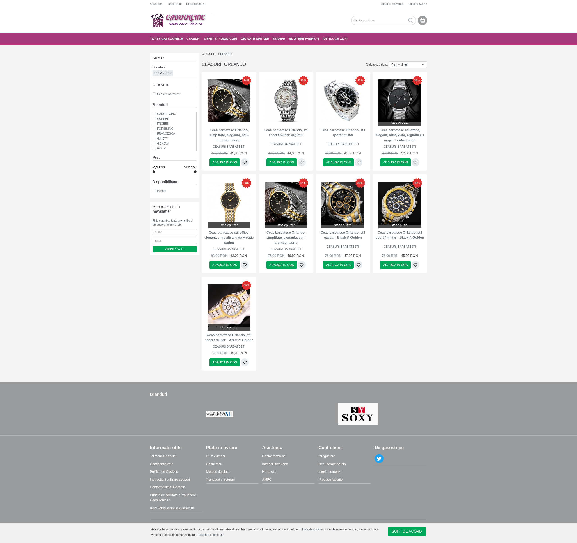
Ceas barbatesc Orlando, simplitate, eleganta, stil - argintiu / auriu (229, 135)
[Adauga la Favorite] (245, 162)
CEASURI (193, 39)
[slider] (153, 171)
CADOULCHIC (166, 113)
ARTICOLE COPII (335, 39)
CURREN (163, 118)
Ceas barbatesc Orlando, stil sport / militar (343, 132)
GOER (161, 148)
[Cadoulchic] (182, 20)
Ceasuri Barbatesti (169, 94)
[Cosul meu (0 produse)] (422, 20)
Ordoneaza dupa (376, 64)
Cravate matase (255, 39)
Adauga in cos (224, 162)
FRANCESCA (166, 133)
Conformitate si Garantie (168, 487)
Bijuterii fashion (304, 39)
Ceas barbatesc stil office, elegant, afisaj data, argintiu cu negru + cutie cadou (400, 135)
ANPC (267, 479)
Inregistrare (175, 3)
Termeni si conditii (163, 456)
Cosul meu (214, 464)
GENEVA (163, 143)
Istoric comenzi (195, 3)
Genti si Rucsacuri (220, 39)
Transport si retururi (220, 479)
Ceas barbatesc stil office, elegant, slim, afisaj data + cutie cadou (229, 237)
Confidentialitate (161, 464)
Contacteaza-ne (417, 3)
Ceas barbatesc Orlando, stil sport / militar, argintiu (286, 132)
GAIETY (162, 138)
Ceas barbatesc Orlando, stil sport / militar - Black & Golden (400, 235)
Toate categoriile (166, 39)
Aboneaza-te (174, 249)
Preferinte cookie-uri (210, 534)
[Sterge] (171, 73)
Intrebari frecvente (392, 3)
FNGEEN (163, 123)
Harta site (269, 471)
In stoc (161, 190)
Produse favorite (330, 479)
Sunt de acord (407, 531)
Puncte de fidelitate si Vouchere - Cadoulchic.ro (174, 497)
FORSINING (165, 128)
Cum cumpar (215, 456)
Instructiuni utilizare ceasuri (170, 479)
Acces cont (156, 3)
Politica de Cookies (164, 471)
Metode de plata (217, 471)
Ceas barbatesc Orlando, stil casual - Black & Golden (343, 235)
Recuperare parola (332, 464)
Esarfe (278, 39)
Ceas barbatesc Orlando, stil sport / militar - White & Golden (229, 337)
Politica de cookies (311, 529)
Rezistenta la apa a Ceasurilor (172, 508)
